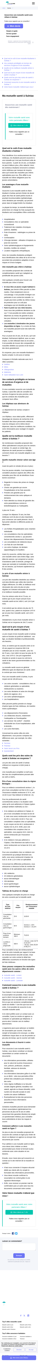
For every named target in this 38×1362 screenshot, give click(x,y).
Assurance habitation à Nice (9, 1338)
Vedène (7, 364)
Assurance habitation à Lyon (9, 1336)
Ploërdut (7, 746)
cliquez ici (27, 1261)
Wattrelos (7, 372)
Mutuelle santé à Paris (25, 1325)
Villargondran (9, 370)
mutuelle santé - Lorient (12, 975)
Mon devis (15, 26)
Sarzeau (7, 743)
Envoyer (19, 1255)
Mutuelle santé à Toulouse (8, 1329)
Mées (6, 367)
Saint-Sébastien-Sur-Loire (13, 375)
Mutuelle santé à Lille (25, 1327)
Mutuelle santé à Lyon (7, 1325)
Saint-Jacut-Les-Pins (11, 748)
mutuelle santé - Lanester (13, 980)
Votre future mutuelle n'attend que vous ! (19, 87)
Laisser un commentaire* (12, 1241)
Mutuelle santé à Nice (7, 1327)
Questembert (9, 751)
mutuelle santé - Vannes (13, 978)
